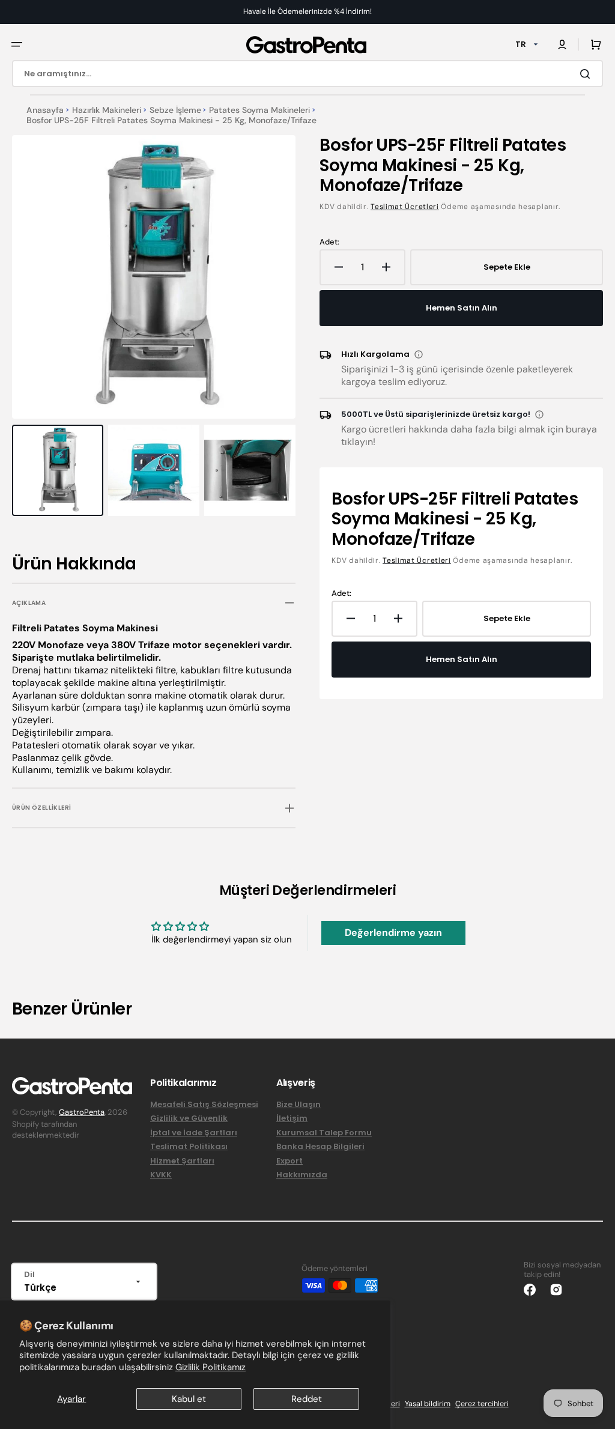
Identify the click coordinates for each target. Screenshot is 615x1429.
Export (289, 1161)
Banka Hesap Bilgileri (320, 1146)
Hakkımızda (301, 1174)
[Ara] (587, 74)
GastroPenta (82, 1112)
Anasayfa (45, 110)
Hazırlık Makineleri (106, 110)
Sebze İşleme (175, 110)
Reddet (306, 1399)
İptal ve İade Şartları (193, 1132)
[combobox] (307, 73)
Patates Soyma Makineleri (259, 110)
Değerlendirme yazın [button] (393, 932)
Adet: (329, 242)
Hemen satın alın (461, 308)
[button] (17, 44)
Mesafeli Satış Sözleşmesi (204, 1105)
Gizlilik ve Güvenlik (189, 1118)
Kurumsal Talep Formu (324, 1132)
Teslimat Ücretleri (405, 206)
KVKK (161, 1174)
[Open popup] (419, 354)
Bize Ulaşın (298, 1105)
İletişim (292, 1118)
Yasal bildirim (427, 1404)
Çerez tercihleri (482, 1404)
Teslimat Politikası (189, 1146)
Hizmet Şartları (182, 1161)
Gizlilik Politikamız (210, 1367)
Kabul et (189, 1399)
